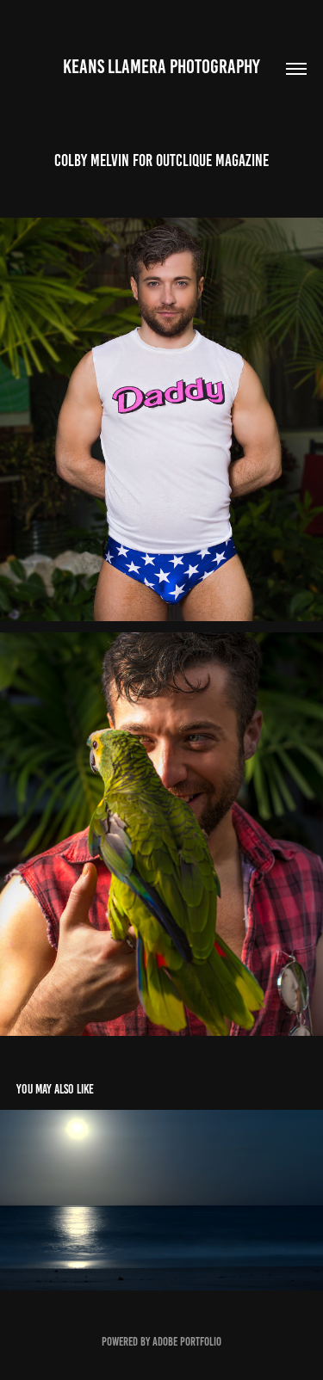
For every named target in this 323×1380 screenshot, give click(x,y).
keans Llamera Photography (161, 66)
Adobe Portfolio (186, 1341)
